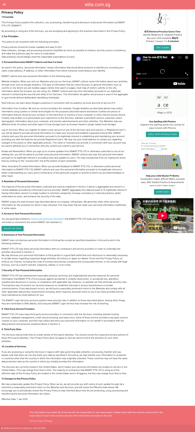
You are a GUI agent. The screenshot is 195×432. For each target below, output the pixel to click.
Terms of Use (36, 421)
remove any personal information (47, 219)
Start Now (162, 192)
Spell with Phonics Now (162, 134)
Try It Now (162, 47)
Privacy (48, 421)
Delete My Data (12, 228)
